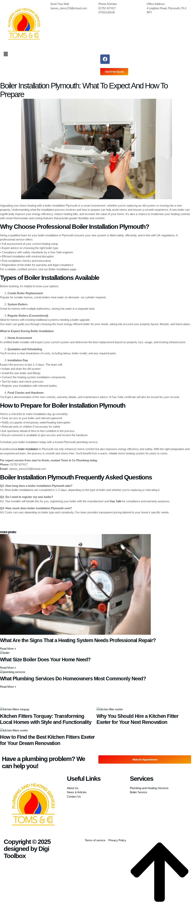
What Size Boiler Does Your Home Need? (45, 659)
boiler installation (28, 449)
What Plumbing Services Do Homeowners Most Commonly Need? (73, 678)
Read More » (8, 648)
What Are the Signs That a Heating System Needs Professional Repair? (78, 640)
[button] (48, 54)
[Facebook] (105, 59)
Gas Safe (115, 501)
